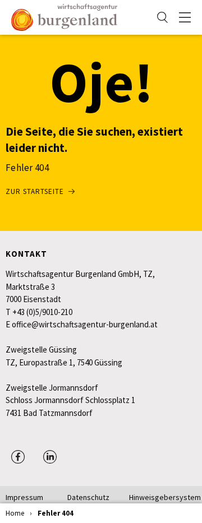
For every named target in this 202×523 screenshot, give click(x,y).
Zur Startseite (35, 191)
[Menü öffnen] (185, 17)
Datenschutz (88, 497)
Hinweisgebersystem (160, 497)
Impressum (24, 497)
